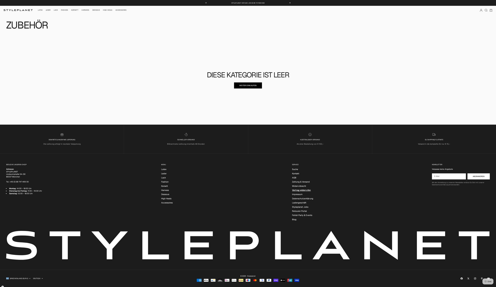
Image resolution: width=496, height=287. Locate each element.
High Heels (107, 10)
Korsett (75, 10)
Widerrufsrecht (299, 186)
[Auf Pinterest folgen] (482, 278)
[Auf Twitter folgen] (468, 278)
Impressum (297, 194)
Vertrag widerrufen (301, 190)
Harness (85, 10)
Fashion (64, 10)
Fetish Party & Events (302, 215)
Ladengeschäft (299, 202)
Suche (295, 169)
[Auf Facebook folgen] (461, 278)
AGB (294, 177)
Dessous (96, 10)
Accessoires (121, 10)
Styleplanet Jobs (300, 207)
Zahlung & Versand (301, 181)
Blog (294, 219)
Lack (56, 10)
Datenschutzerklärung (302, 198)
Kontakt (295, 173)
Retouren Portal (299, 211)
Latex (40, 10)
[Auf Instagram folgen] (475, 278)
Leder (48, 10)
